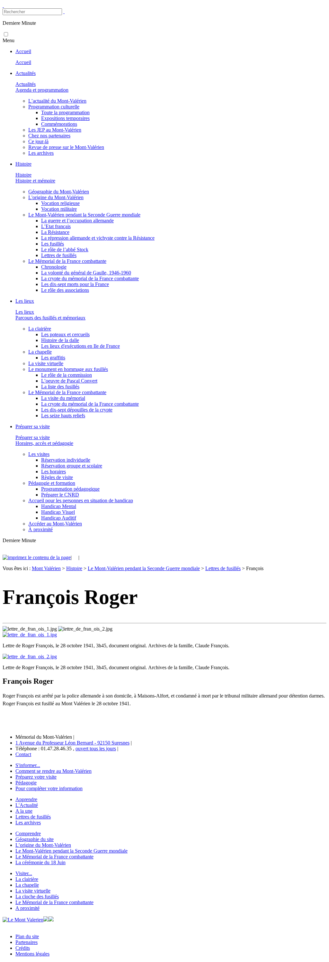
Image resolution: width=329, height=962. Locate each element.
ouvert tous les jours (96, 748)
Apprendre (26, 799)
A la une (23, 811)
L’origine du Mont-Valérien (43, 845)
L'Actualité (26, 805)
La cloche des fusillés (37, 896)
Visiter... (23, 873)
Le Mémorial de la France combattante (54, 856)
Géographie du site (34, 839)
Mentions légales (32, 954)
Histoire (74, 568)
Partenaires (26, 942)
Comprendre (28, 833)
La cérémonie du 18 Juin (40, 862)
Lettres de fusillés (223, 568)
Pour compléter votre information (49, 788)
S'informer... (27, 765)
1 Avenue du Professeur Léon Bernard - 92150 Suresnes (72, 742)
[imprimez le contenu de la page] (37, 557)
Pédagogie (26, 782)
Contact (23, 754)
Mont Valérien (46, 568)
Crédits (22, 948)
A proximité (27, 908)
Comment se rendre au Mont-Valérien (53, 771)
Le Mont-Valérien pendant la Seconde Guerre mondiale (144, 568)
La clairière (26, 879)
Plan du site (27, 936)
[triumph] (30, 634)
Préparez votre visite (36, 777)
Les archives (28, 822)
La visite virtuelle (32, 890)
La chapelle (27, 885)
